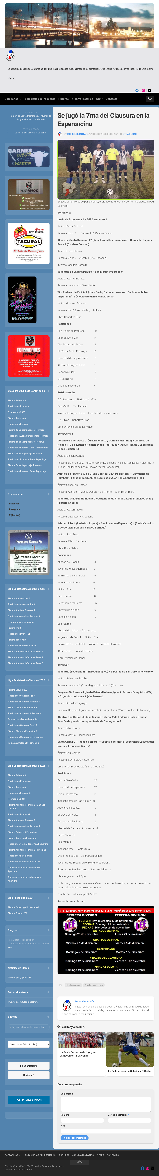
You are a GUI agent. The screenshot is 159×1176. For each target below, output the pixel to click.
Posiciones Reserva (18, 424)
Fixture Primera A (17, 400)
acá (10, 947)
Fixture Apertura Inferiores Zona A (25, 651)
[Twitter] (149, 90)
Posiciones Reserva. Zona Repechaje (27, 471)
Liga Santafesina (28, 1066)
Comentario (68, 1094)
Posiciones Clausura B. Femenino (25, 737)
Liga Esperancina (73, 985)
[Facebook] (137, 90)
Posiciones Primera (18, 406)
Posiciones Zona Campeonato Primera (28, 436)
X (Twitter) (14, 515)
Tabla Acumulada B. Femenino (23, 743)
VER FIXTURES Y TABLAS (29, 1100)
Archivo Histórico (82, 98)
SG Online (27, 1169)
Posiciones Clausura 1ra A (21, 696)
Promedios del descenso (21, 622)
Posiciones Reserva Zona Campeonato (28, 447)
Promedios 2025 (16, 412)
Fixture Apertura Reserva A (21, 610)
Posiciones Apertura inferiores (24, 861)
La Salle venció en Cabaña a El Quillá (129, 1071)
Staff (99, 98)
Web (63, 1125)
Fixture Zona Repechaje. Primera (25, 453)
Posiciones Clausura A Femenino (25, 713)
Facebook (14, 503)
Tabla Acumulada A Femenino (23, 719)
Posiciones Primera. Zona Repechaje (27, 459)
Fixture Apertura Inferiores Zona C (25, 663)
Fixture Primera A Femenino (22, 832)
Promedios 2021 (16, 799)
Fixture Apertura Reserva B (21, 820)
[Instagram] (143, 90)
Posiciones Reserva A (19, 793)
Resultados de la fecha (94, 985)
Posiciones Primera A (19, 781)
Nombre (65, 1115)
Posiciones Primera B (19, 634)
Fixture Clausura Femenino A (22, 707)
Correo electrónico (118, 1115)
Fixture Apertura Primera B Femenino (27, 850)
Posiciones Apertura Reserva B (24, 826)
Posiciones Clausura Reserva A (24, 701)
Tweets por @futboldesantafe (23, 1002)
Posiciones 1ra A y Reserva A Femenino (28, 844)
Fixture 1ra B (14, 628)
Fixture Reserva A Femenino (22, 838)
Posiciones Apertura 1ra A (21, 604)
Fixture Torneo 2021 (18, 913)
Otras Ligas (130, 134)
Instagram (14, 509)
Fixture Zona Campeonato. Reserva (26, 442)
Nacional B (28, 1075)
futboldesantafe (77, 134)
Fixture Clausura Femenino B (22, 731)
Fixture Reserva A (17, 418)
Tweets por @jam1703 (19, 977)
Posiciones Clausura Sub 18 (22, 725)
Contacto (111, 98)
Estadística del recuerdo (40, 98)
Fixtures (63, 98)
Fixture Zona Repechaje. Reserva (25, 465)
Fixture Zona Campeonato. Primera (26, 430)
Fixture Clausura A (17, 690)
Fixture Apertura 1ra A (19, 598)
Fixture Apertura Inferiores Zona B (25, 657)
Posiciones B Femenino (20, 855)
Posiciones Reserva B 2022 (22, 645)
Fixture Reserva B (17, 640)
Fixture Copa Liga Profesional (23, 907)
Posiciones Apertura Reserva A (24, 616)
